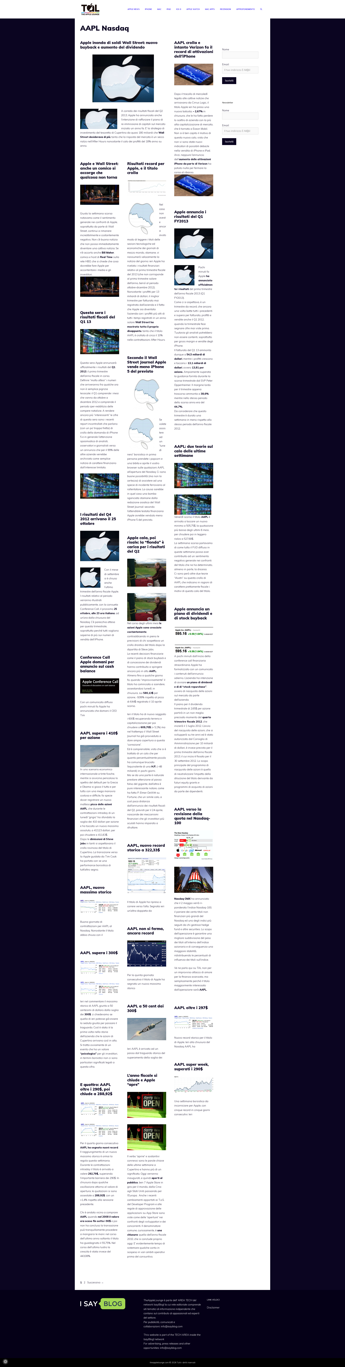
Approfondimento (245, 9)
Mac (159, 9)
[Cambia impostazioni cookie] (5, 1361)
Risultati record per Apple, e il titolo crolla (145, 168)
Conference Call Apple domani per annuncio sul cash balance (97, 664)
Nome (225, 49)
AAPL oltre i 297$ (191, 1007)
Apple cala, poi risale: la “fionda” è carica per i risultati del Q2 (146, 544)
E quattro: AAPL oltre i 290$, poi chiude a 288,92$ (96, 1089)
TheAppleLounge (153, 1300)
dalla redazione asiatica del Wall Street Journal (143, 502)
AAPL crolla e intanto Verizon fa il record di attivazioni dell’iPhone (193, 49)
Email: (225, 64)
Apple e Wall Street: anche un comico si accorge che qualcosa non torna (99, 170)
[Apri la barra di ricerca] (261, 9)
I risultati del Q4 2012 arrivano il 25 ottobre (98, 519)
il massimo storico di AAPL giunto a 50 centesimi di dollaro (99, 1006)
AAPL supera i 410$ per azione (99, 735)
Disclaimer (213, 1307)
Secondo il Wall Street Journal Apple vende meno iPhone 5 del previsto (146, 364)
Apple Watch (193, 9)
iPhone (148, 9)
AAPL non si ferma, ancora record (145, 931)
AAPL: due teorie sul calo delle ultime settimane (193, 451)
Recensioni (225, 9)
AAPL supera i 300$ (99, 952)
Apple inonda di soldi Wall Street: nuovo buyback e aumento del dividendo (119, 45)
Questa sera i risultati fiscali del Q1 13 (97, 317)
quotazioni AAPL (154, 467)
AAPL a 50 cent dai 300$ (145, 1008)
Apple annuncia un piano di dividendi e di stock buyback (193, 613)
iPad (169, 9)
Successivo (95, 1282)
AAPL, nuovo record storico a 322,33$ (146, 847)
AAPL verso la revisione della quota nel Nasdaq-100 (192, 816)
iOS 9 (178, 9)
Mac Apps (210, 9)
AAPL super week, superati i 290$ (191, 1066)
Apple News (133, 9)
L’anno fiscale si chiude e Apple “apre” (142, 1080)
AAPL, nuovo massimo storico (95, 889)
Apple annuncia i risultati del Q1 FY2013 (190, 216)
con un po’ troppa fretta (95, 428)
